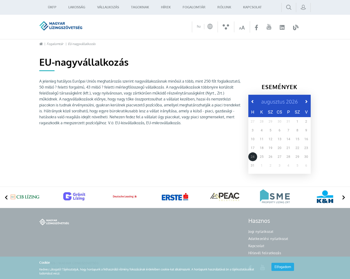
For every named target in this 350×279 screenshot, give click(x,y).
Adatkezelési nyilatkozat (268, 239)
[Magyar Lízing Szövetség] (60, 25)
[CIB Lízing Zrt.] (25, 196)
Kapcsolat (252, 7)
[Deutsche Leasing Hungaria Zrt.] (125, 196)
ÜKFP (52, 7)
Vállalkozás (108, 7)
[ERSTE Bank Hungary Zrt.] (175, 196)
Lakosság (76, 7)
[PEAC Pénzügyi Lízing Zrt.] (225, 196)
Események (279, 86)
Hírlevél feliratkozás (264, 253)
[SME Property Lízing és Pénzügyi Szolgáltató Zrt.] (275, 196)
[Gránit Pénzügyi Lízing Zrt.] (75, 196)
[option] (25, 197)
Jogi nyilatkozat (261, 231)
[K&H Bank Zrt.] (325, 196)
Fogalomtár (194, 7)
